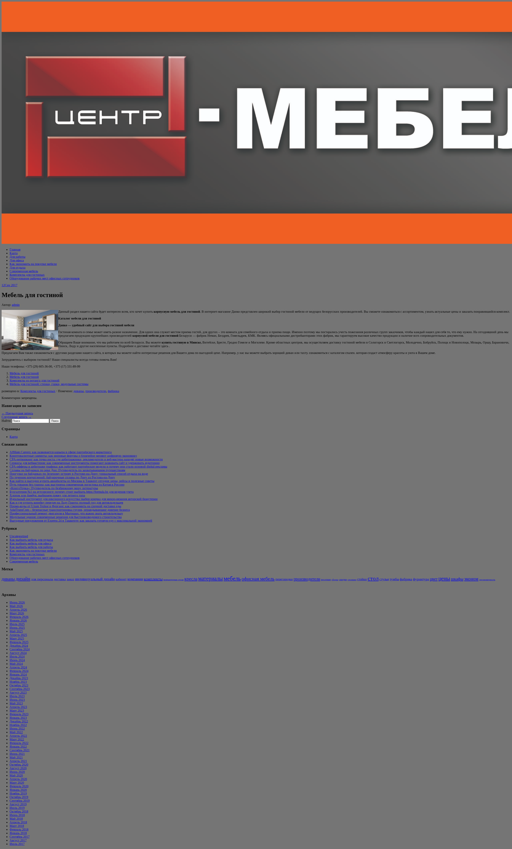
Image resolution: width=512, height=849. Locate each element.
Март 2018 (17, 826)
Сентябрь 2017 (20, 836)
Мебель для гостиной (24, 373)
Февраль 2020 (19, 786)
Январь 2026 (18, 620)
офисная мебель (258, 578)
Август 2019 (18, 804)
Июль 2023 (17, 696)
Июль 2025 (17, 624)
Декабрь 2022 (19, 721)
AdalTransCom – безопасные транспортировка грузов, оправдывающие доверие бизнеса (70, 509)
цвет (434, 579)
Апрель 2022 (18, 735)
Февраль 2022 (19, 743)
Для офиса (17, 260)
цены (444, 579)
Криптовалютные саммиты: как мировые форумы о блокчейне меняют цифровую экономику (73, 455)
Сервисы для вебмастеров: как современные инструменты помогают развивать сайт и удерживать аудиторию (85, 463)
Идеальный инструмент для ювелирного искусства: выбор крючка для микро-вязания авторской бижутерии (84, 499)
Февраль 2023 (19, 714)
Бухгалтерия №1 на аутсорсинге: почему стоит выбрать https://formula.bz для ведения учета (72, 491)
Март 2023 (17, 710)
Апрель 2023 (18, 707)
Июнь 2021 (17, 754)
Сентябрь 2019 (20, 800)
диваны (78, 391)
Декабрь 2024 (19, 645)
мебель (232, 578)
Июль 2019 (17, 808)
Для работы (17, 256)
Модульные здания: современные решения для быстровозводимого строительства (66, 517)
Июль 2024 (17, 656)
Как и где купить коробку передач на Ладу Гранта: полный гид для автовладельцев (66, 502)
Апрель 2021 (18, 761)
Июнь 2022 (17, 728)
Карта (14, 253)
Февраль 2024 (19, 671)
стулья (384, 579)
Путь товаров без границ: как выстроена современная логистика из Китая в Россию (67, 484)
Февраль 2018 (19, 829)
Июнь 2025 (17, 627)
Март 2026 (17, 613)
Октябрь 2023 (19, 685)
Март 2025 (17, 638)
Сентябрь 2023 (20, 689)
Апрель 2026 (18, 609)
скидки (343, 579)
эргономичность (487, 580)
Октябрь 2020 (19, 764)
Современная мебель (24, 271)
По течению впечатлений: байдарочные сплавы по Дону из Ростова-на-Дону (62, 477)
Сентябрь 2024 (20, 649)
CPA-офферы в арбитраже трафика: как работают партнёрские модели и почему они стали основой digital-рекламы (88, 466)
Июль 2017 (17, 844)
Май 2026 (16, 606)
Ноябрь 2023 (18, 681)
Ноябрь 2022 (18, 725)
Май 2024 (16, 663)
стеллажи (352, 580)
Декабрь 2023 (19, 678)
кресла (190, 578)
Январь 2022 (18, 746)
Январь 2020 (18, 790)
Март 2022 (17, 739)
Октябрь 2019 (19, 797)
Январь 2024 (18, 674)
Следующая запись (16, 417)
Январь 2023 (18, 717)
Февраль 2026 (19, 617)
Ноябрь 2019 (18, 793)
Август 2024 (18, 653)
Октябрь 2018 (19, 811)
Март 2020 (17, 782)
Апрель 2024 (18, 667)
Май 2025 (16, 631)
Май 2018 (16, 818)
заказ (70, 579)
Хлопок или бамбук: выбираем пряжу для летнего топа (47, 495)
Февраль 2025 (19, 642)
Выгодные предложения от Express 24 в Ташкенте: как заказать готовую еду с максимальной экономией (81, 520)
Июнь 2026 (17, 602)
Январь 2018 (18, 833)
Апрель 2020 (18, 779)
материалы (210, 579)
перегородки (284, 579)
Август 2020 (18, 768)
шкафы (457, 579)
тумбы (394, 579)
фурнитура (421, 579)
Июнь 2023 (17, 699)
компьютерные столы (173, 580)
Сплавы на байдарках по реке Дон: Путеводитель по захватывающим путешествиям (67, 470)
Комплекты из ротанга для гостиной (34, 380)
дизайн (23, 578)
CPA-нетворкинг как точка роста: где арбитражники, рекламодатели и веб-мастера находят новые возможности (86, 459)
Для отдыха (17, 267)
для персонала (42, 579)
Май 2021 (16, 757)
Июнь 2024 (17, 660)
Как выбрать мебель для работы (31, 547)
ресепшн (326, 579)
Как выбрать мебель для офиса (30, 543)
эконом (471, 578)
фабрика (113, 391)
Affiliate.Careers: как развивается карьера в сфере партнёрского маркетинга (61, 452)
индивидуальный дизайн (95, 579)
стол (373, 578)
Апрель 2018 (18, 822)
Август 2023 (18, 692)
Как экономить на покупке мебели (33, 264)
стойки (362, 579)
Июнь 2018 (17, 815)
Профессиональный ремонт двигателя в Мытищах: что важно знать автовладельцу (66, 513)
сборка (335, 580)
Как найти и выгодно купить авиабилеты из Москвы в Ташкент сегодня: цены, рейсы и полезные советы (82, 481)
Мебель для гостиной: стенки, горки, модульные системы (49, 384)
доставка (60, 579)
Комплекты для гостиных (27, 274)
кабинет (121, 579)
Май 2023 (16, 703)
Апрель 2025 (18, 635)
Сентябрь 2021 (20, 750)
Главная (15, 249)
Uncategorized (19, 536)
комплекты (153, 579)
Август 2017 (18, 840)
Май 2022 (16, 732)
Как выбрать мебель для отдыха (31, 540)
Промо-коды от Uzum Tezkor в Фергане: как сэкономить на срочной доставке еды (65, 506)
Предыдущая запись (17, 413)
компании (135, 579)
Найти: (6, 420)
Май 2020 (16, 775)
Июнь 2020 (17, 772)
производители (95, 391)
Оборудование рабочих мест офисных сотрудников (45, 278)
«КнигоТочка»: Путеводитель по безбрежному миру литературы (54, 488)
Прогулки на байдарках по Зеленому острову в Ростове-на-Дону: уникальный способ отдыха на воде (79, 473)
